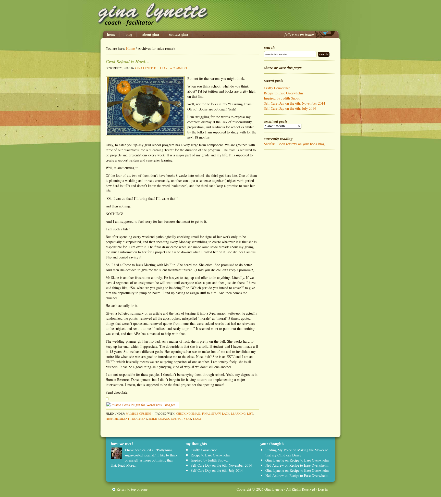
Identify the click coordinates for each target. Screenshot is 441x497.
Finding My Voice (278, 450)
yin (161, 366)
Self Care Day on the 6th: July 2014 (290, 108)
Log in (323, 489)
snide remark (159, 418)
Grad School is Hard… (128, 61)
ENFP (110, 361)
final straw (211, 413)
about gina (150, 34)
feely (233, 361)
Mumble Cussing (138, 413)
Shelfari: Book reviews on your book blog (294, 143)
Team (197, 418)
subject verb (181, 418)
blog (129, 34)
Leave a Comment (173, 68)
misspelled (189, 318)
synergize (153, 160)
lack (225, 413)
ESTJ (231, 356)
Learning (238, 413)
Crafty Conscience (277, 87)
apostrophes (171, 318)
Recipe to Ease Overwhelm (283, 93)
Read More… (128, 465)
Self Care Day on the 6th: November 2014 (294, 103)
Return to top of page (132, 489)
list (250, 413)
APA (136, 333)
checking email (188, 413)
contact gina (178, 34)
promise (112, 418)
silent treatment (133, 418)
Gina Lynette (220, 15)
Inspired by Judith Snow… (283, 98)
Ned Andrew (274, 465)
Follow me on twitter (299, 34)
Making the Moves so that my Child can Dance (296, 452)
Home (111, 34)
